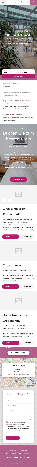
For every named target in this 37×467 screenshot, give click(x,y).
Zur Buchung (18, 76)
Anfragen (27, 236)
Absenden (12, 438)
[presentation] (4, 200)
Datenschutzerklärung (12, 424)
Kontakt (9, 457)
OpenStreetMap (24, 385)
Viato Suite (22, 463)
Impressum (27, 457)
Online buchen (18, 179)
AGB (18, 460)
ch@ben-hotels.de (24, 374)
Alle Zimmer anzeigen (18, 352)
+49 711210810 (12, 374)
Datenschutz (17, 457)
